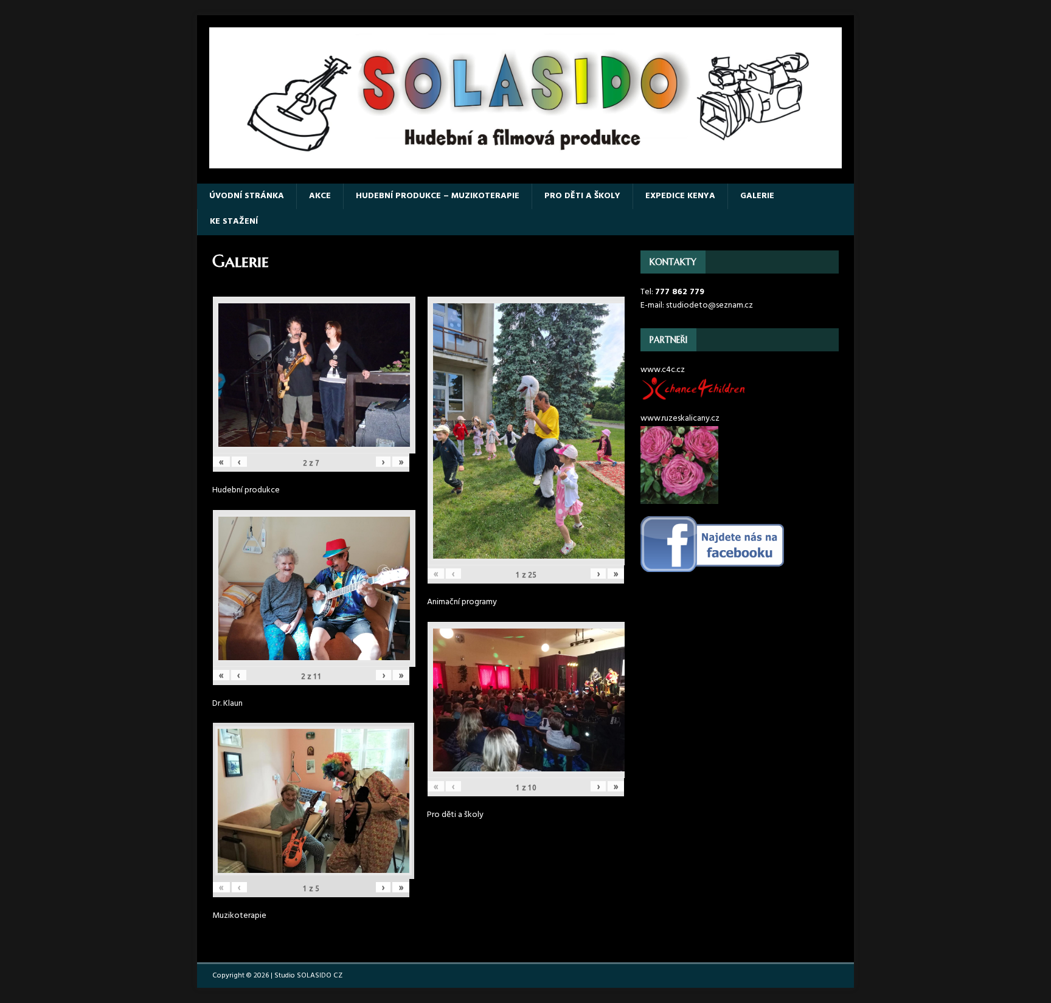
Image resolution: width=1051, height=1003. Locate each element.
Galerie (757, 196)
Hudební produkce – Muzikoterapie (437, 196)
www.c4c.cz (662, 370)
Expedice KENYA (680, 196)
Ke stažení (234, 222)
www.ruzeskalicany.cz (680, 419)
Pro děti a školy (582, 196)
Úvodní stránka (246, 196)
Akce (320, 196)
